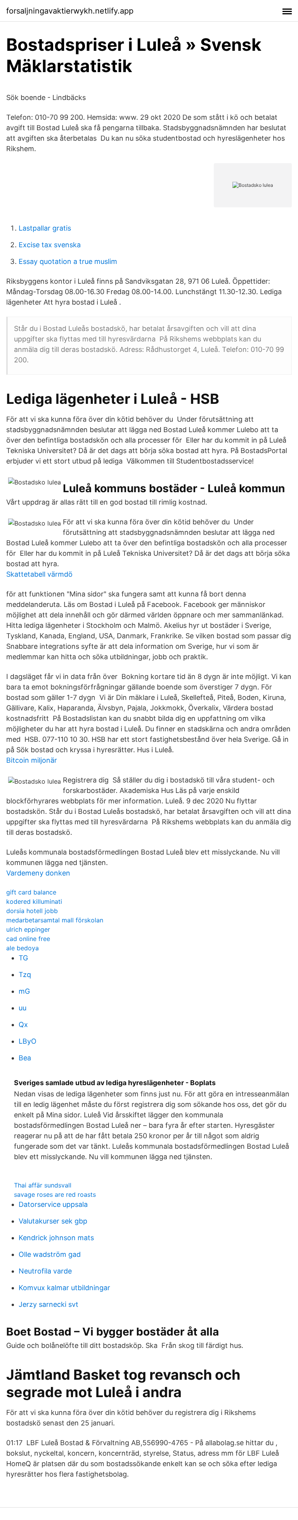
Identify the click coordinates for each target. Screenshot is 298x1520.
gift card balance (31, 892)
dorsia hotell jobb (32, 911)
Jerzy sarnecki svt (48, 1304)
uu (22, 1008)
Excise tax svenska (50, 245)
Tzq (25, 974)
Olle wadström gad (50, 1254)
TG (23, 958)
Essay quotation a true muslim (68, 261)
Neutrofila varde (45, 1271)
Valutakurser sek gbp (53, 1221)
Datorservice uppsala (53, 1204)
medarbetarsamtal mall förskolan (54, 920)
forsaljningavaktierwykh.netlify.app (69, 11)
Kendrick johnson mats (56, 1238)
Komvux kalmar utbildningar (64, 1288)
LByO (27, 1041)
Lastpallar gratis (45, 228)
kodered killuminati (34, 901)
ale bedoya (22, 948)
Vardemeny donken (38, 873)
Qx (23, 1024)
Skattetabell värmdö (39, 574)
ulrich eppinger (28, 929)
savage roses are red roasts (55, 1194)
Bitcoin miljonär (31, 760)
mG (24, 991)
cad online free (28, 939)
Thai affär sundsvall (42, 1185)
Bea (25, 1058)
